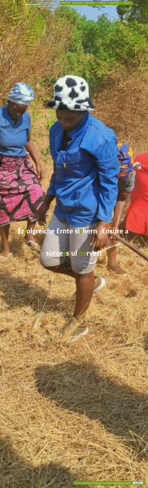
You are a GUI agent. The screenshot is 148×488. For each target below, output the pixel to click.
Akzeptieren (137, 483)
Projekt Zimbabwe (90, 3)
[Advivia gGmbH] (17, 5)
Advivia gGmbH (33, 4)
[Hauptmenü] (136, 5)
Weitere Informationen (124, 483)
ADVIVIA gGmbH (65, 3)
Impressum (126, 3)
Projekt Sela (102, 3)
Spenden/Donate (114, 3)
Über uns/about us (77, 3)
